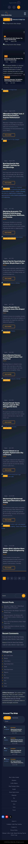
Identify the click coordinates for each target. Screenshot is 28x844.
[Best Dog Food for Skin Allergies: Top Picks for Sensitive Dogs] (14, 148)
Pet (4, 36)
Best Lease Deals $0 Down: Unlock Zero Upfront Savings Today (16, 752)
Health (5, 666)
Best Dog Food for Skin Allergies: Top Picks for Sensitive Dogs (13, 38)
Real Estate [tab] (15, 717)
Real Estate (7, 428)
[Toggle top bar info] (18, 3)
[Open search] (9, 7)
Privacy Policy (14, 830)
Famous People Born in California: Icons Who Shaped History (13, 309)
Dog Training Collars (8, 663)
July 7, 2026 (12, 82)
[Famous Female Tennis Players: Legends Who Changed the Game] (14, 388)
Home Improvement (9, 238)
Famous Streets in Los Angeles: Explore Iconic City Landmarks (13, 453)
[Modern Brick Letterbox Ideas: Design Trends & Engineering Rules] (14, 533)
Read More (8, 135)
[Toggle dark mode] (14, 7)
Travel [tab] (6, 721)
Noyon (6, 41)
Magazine (6, 284)
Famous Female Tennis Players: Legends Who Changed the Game (11, 405)
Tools (5, 91)
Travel (5, 686)
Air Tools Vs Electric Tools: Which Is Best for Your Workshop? (17, 762)
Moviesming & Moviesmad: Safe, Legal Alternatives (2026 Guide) (14, 500)
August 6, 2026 (13, 41)
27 (19, 578)
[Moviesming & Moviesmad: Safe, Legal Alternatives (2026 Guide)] (14, 484)
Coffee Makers (7, 661)
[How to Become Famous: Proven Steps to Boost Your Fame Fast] (14, 340)
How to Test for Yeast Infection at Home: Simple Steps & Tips (14, 262)
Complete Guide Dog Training (14, 824)
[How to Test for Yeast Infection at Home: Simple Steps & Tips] (14, 246)
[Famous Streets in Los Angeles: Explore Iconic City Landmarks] (14, 436)
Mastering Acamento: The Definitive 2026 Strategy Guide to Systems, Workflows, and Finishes (13, 81)
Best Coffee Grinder (8, 655)
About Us (14, 821)
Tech (5, 475)
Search (4, 595)
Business (7, 77)
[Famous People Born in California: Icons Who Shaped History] (14, 292)
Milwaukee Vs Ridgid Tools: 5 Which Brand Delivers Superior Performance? (13, 115)
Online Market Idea (6, 15)
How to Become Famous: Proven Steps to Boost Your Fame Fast (12, 357)
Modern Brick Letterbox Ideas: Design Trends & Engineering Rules (14, 550)
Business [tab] (7, 717)
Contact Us (14, 827)
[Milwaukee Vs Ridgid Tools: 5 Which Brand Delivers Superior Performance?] (14, 99)
